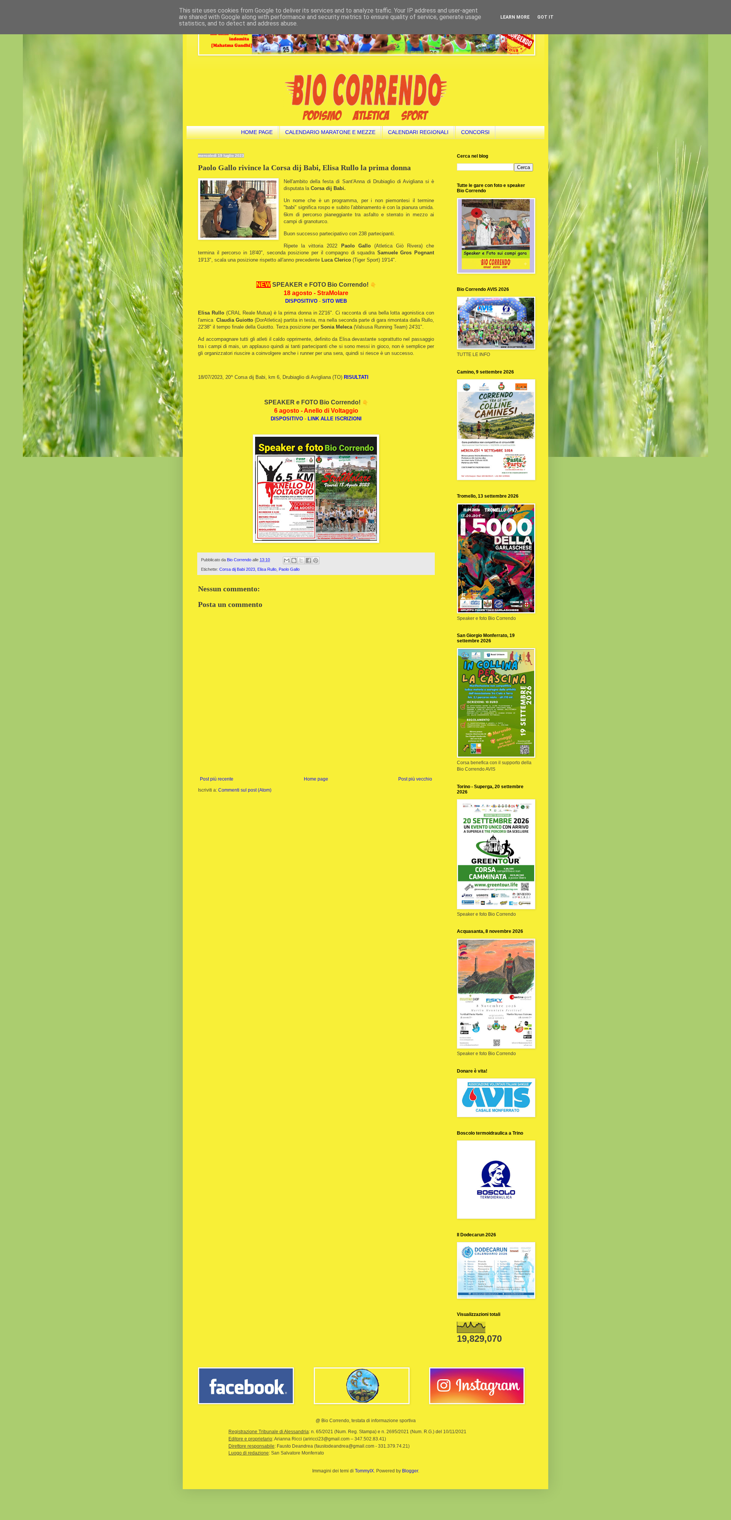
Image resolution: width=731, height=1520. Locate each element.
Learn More (515, 17)
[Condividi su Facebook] (308, 560)
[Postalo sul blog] (294, 560)
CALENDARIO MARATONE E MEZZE (330, 132)
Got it (545, 17)
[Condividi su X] (301, 560)
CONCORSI (475, 132)
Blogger (410, 1471)
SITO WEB (334, 301)
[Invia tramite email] (286, 560)
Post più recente (216, 779)
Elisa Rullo (266, 569)
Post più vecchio (415, 779)
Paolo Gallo (289, 569)
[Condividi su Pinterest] (315, 560)
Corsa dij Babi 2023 (237, 569)
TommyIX (364, 1471)
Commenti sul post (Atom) (244, 790)
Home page (316, 779)
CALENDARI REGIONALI (418, 132)
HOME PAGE (257, 132)
